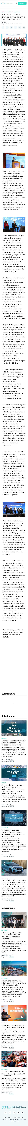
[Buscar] (16, 3)
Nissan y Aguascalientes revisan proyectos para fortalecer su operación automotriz (11, 935)
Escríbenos (23, 1119)
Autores (17, 1119)
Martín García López (7, 899)
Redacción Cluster (6, 759)
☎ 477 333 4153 (14, 1121)
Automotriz (4, 878)
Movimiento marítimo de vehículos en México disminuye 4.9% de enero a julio (13, 983)
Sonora (3, 782)
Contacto (14, 1117)
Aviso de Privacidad (8, 1119)
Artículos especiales (7, 12)
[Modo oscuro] (14, 3)
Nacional (4, 738)
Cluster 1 (4, 22)
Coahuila (17, 12)
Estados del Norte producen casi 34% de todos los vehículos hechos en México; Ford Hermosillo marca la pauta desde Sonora (12, 789)
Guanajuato (5, 827)
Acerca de (20, 1117)
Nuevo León (4, 1023)
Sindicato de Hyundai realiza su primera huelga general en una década (13, 1073)
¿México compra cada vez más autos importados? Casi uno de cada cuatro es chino (13, 743)
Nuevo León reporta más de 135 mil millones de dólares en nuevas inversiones (13, 1027)
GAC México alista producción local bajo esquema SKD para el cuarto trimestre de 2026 (13, 882)
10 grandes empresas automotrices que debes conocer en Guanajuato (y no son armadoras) (13, 833)
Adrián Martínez (6, 804)
